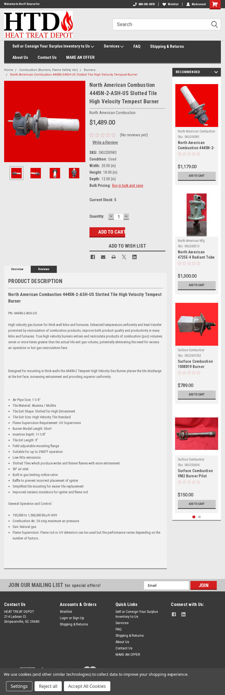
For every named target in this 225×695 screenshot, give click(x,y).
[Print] (113, 257)
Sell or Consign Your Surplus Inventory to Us (51, 46)
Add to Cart (196, 175)
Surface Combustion (191, 350)
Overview (17, 269)
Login (64, 618)
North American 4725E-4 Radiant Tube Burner (196, 255)
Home (8, 70)
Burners (89, 70)
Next (79, 121)
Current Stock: (102, 200)
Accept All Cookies (87, 686)
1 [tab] (193, 517)
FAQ (136, 46)
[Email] (103, 257)
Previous (9, 121)
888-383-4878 (146, 4)
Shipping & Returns (167, 46)
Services (112, 46)
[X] (124, 257)
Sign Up (78, 618)
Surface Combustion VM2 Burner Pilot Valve (195, 474)
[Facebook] (93, 257)
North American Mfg (191, 241)
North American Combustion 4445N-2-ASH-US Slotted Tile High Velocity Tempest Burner (73, 74)
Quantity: (96, 216)
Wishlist (173, 4)
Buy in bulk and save (127, 185)
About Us (20, 57)
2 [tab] (199, 517)
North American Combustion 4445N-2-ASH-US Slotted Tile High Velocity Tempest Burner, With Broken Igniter (196, 145)
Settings (19, 686)
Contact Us (47, 57)
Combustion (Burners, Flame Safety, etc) (48, 70)
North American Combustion (196, 131)
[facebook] (174, 614)
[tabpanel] (196, 132)
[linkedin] (183, 614)
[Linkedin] (134, 257)
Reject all (48, 686)
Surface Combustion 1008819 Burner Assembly (195, 364)
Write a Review (105, 142)
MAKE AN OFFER (80, 57)
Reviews (43, 269)
